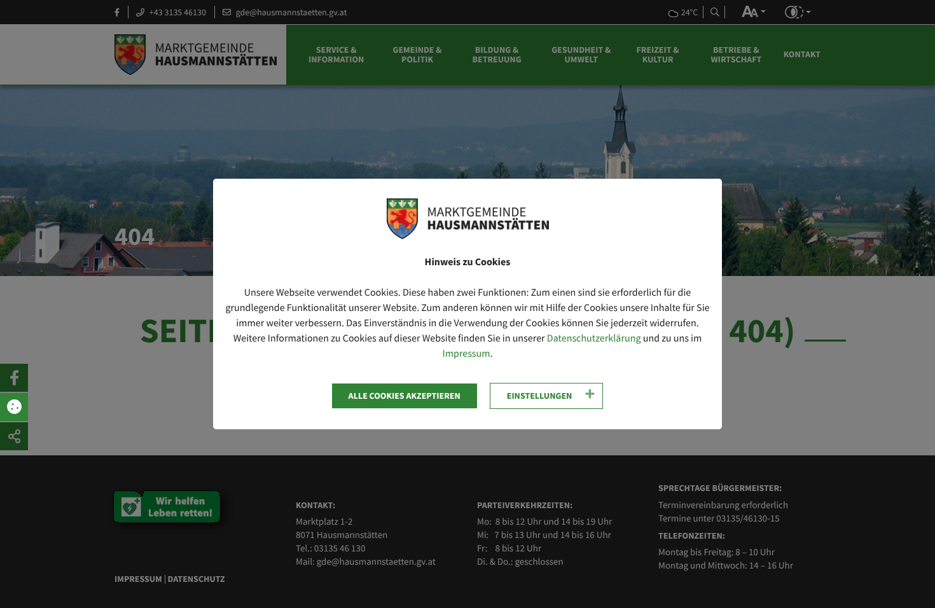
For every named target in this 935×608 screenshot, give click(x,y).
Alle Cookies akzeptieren (405, 395)
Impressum (466, 353)
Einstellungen (539, 395)
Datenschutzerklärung (594, 338)
